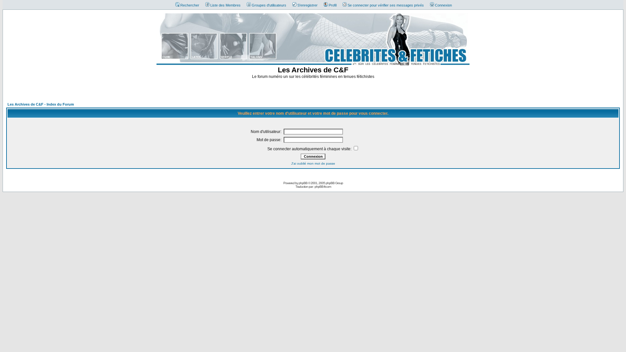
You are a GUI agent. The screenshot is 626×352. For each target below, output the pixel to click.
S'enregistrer (307, 5)
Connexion (443, 5)
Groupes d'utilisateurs (269, 5)
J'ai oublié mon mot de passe (313, 163)
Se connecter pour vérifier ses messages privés (386, 5)
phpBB (303, 183)
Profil (332, 5)
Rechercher (189, 5)
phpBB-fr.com (323, 186)
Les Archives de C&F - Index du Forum (40, 104)
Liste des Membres (225, 5)
